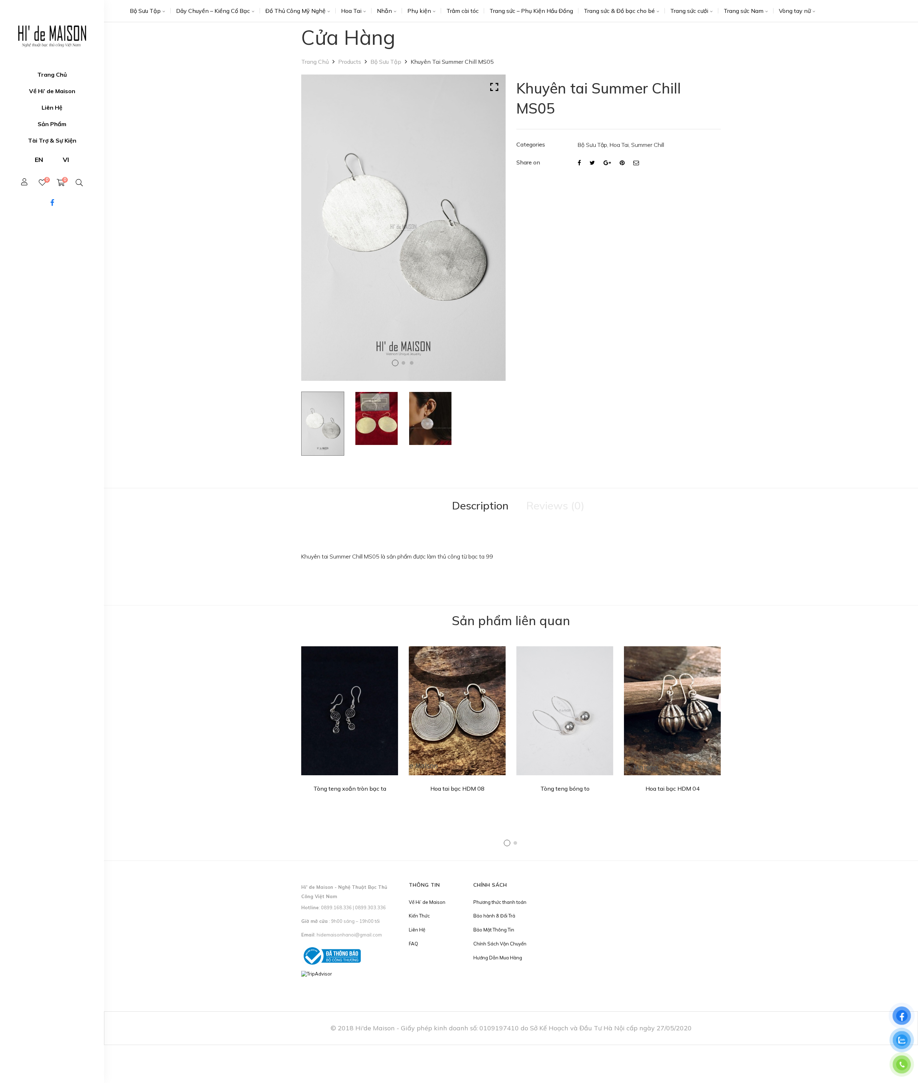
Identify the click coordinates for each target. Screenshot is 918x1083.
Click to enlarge (494, 87)
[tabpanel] (349, 721)
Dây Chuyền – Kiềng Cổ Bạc (213, 10)
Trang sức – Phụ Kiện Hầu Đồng (531, 10)
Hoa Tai (351, 10)
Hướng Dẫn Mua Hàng (497, 957)
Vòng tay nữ (795, 10)
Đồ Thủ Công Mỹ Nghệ (295, 10)
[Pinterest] (622, 162)
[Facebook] (579, 162)
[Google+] (607, 162)
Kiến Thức (419, 916)
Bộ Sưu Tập (145, 10)
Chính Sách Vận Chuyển (499, 944)
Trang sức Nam (743, 10)
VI (66, 159)
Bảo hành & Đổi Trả (494, 916)
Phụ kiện (419, 10)
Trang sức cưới (689, 10)
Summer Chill (647, 144)
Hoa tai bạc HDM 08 (457, 788)
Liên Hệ (417, 930)
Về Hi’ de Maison (427, 902)
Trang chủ (315, 61)
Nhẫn (384, 10)
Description (480, 505)
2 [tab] (515, 843)
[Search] (79, 182)
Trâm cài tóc (462, 10)
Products (349, 61)
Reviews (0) (555, 505)
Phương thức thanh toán (499, 902)
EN (39, 159)
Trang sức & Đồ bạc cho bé (619, 10)
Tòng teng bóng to (565, 788)
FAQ (413, 944)
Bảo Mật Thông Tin (493, 930)
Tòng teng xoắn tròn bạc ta (349, 788)
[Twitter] (592, 162)
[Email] (636, 162)
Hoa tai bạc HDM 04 (672, 788)
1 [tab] (507, 843)
